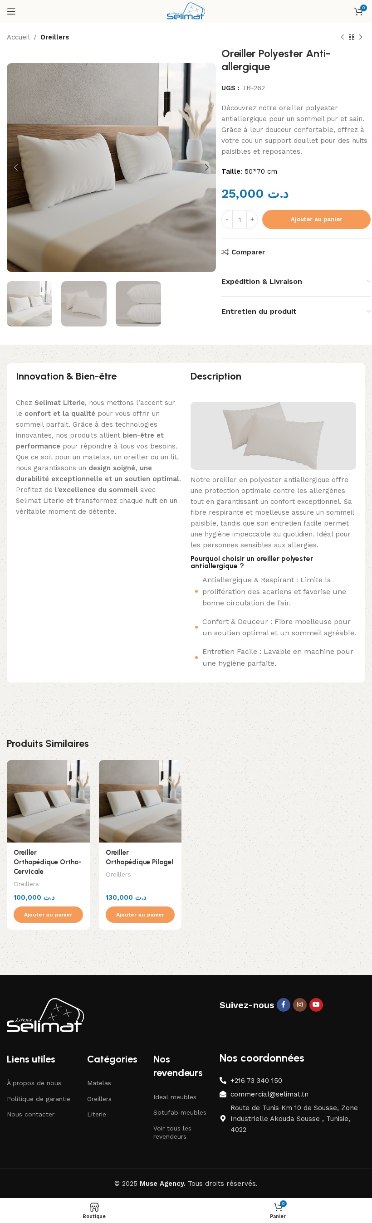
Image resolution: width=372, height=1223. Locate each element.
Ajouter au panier (317, 219)
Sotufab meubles (179, 1112)
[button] (48, 914)
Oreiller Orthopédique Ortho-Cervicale (48, 862)
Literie (96, 1114)
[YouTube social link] (316, 1005)
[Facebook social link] (283, 1005)
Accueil (18, 37)
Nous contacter (30, 1114)
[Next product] (360, 37)
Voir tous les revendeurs (172, 1132)
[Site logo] (186, 11)
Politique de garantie (38, 1098)
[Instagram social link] (300, 1005)
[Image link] (45, 1015)
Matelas (99, 1083)
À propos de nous (34, 1083)
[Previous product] (342, 37)
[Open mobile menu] (11, 11)
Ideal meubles (174, 1097)
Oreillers (54, 37)
